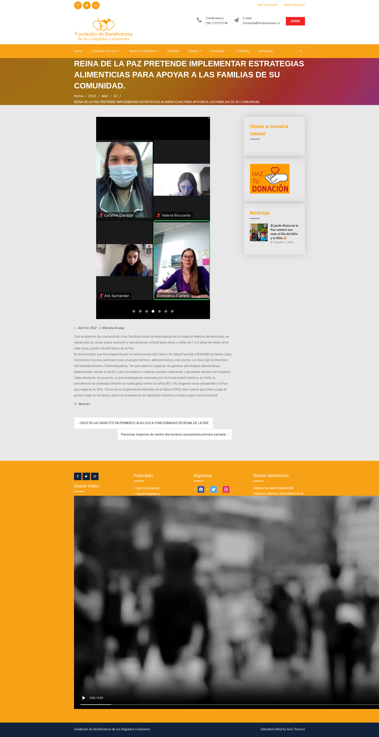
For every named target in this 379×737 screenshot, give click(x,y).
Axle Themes (296, 729)
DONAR (295, 21)
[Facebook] (78, 476)
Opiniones (265, 51)
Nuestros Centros (142, 51)
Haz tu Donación (268, 4)
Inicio (78, 51)
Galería (193, 51)
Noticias (173, 51)
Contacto (243, 51)
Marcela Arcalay (113, 328)
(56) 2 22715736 (217, 23)
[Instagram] (95, 476)
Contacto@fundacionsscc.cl (261, 23)
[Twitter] (86, 476)
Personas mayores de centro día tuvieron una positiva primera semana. (173, 434)
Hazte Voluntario (294, 4)
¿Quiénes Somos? (104, 51)
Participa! (217, 51)
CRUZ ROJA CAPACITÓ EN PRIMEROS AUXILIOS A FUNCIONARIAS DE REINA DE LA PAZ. (144, 423)
